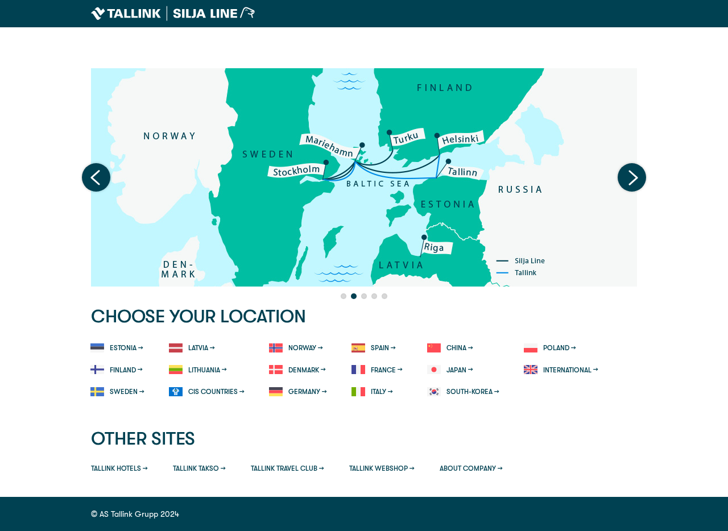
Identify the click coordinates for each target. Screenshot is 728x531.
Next (632, 177)
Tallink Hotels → (119, 468)
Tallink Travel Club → (287, 468)
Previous (96, 177)
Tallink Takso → (199, 468)
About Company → (471, 468)
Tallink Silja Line (173, 14)
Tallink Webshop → (382, 468)
